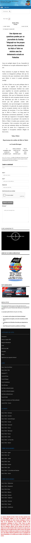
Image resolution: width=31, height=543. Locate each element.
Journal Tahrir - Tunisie (6, 403)
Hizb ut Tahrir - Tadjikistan (7, 497)
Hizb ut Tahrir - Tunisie (6, 473)
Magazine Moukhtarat (6, 342)
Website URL (4, 184)
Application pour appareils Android (9, 357)
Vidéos (3, 354)
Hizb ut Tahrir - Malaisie (6, 492)
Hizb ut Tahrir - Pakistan (6, 495)
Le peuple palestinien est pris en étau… (12, 312)
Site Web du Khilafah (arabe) (7, 388)
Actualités (4, 351)
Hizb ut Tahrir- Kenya (6, 489)
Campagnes (4, 336)
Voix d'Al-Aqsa (5, 385)
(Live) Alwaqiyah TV (7, 228)
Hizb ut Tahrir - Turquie (6, 504)
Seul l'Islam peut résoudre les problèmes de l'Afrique (14, 326)
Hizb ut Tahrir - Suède (6, 436)
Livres (3, 345)
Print (4, 18)
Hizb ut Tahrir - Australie (7, 415)
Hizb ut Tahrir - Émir (6, 370)
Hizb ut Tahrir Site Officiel (7, 367)
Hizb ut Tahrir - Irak (5, 455)
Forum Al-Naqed (5, 379)
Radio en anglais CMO (6, 339)
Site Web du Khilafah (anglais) (8, 391)
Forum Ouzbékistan (6, 382)
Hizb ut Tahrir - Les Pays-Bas (7, 439)
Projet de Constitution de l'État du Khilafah (10, 400)
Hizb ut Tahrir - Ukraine (6, 442)
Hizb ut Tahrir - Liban (6, 461)
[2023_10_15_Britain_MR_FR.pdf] (9, 18)
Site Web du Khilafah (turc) (7, 394)
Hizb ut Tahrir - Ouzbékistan (7, 507)
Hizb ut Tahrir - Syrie (6, 467)
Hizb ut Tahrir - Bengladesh (7, 486)
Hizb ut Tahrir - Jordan (6, 458)
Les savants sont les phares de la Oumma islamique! (14, 316)
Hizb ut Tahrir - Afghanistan (7, 483)
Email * (3, 178)
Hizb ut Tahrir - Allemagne (7, 430)
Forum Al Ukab (5, 397)
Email (7, 18)
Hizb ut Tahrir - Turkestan (7, 501)
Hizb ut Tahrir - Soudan (6, 464)
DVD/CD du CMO (5, 348)
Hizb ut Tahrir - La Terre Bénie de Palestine (10, 470)
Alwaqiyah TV (4, 373)
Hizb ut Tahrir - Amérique (7, 412)
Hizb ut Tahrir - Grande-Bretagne (8, 418)
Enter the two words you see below (8, 191)
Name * (3, 172)
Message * (4, 206)
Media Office (5, 302)
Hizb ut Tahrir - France (6, 427)
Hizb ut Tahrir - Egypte (6, 452)
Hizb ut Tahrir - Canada (6, 421)
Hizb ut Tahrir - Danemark (7, 424)
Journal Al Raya (5, 376)
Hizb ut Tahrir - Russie (6, 433)
